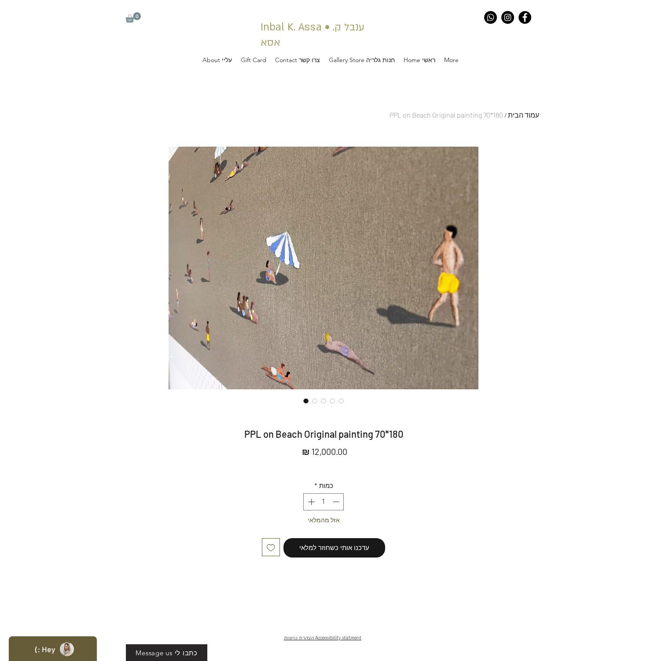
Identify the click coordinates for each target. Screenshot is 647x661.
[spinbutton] (323, 502)
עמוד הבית (523, 115)
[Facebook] (524, 17)
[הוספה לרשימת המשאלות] (271, 547)
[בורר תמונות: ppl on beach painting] (305, 400)
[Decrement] (337, 502)
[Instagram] (507, 17)
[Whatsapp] (490, 17)
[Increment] (310, 502)
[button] (133, 17)
